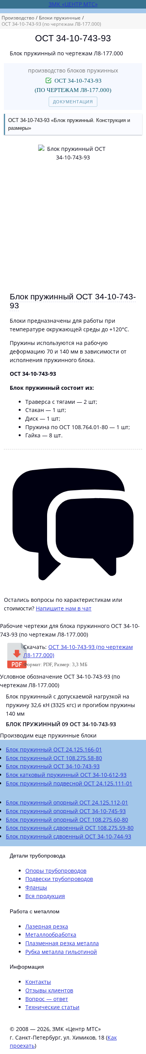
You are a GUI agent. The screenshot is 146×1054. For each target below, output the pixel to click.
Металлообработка (50, 934)
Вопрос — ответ (46, 999)
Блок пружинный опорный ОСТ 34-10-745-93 (66, 811)
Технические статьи (52, 1007)
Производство (18, 17)
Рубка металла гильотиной (61, 951)
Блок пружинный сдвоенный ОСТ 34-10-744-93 (68, 836)
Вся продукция (45, 896)
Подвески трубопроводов (59, 878)
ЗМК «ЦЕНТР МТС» (73, 4)
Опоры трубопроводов (55, 870)
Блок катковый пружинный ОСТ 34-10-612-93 (66, 774)
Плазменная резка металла (62, 943)
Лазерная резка (46, 926)
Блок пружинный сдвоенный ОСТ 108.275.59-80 (70, 827)
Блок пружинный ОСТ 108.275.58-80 (54, 758)
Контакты (38, 981)
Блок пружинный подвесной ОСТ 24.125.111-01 (69, 783)
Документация (73, 101)
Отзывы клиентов (49, 990)
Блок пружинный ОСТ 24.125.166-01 (54, 749)
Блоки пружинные (60, 17)
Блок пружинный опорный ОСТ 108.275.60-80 (67, 819)
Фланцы (36, 887)
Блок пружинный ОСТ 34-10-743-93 (53, 766)
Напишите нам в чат (63, 608)
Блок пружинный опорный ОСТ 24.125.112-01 (67, 802)
